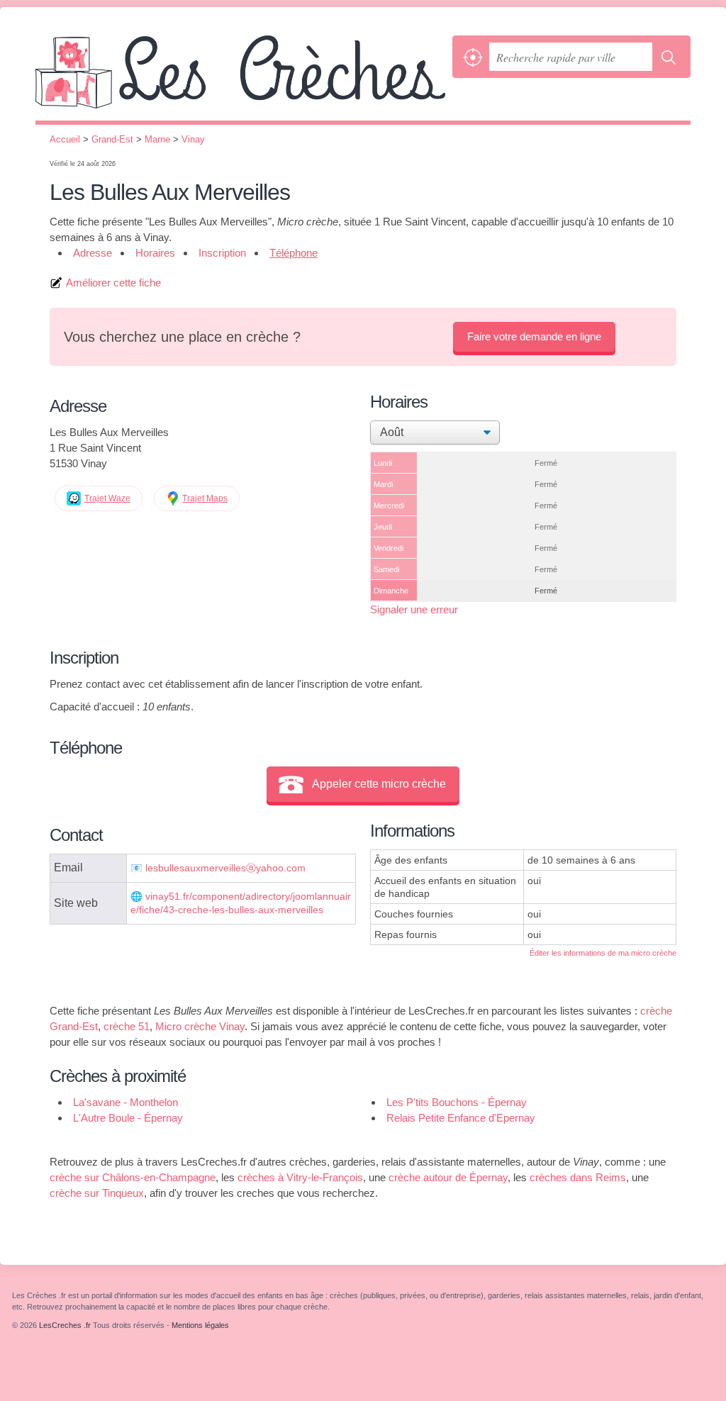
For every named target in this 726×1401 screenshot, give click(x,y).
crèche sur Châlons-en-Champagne (133, 1177)
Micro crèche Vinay (200, 1026)
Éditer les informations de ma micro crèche (603, 953)
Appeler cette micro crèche (379, 784)
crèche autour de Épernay (448, 1177)
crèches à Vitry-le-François (300, 1177)
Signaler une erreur (414, 609)
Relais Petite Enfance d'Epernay (460, 1118)
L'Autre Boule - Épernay (128, 1118)
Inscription (222, 253)
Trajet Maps (205, 498)
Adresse (92, 253)
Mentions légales (200, 1325)
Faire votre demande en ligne (534, 336)
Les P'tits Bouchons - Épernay (456, 1102)
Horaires (155, 253)
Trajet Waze (107, 498)
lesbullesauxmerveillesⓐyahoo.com (225, 868)
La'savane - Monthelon (125, 1102)
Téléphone (293, 253)
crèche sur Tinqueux (97, 1193)
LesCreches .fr (240, 78)
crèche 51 (127, 1026)
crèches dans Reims (578, 1177)
